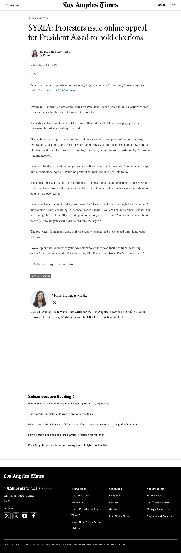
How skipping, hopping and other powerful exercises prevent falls (66, 435)
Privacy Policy (58, 544)
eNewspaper (78, 489)
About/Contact (155, 489)
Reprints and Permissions (162, 516)
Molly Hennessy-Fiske (57, 52)
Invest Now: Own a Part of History (86, 525)
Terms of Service (43, 544)
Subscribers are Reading (49, 396)
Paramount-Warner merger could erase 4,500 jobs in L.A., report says (69, 404)
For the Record (155, 496)
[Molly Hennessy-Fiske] (34, 54)
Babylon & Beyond (38, 18)
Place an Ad (78, 502)
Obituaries (115, 496)
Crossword (115, 489)
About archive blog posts (59, 90)
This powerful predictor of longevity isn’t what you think (60, 414)
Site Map (8, 501)
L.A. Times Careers (158, 502)
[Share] (34, 74)
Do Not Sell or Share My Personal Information (105, 544)
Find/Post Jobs (80, 496)
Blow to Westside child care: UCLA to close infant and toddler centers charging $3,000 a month (83, 424)
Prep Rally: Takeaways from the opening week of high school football (68, 445)
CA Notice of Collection (75, 544)
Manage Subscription (159, 509)
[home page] (90, 4)
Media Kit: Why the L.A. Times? (85, 512)
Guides (113, 509)
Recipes (113, 502)
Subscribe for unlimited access (19, 496)
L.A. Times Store (119, 516)
